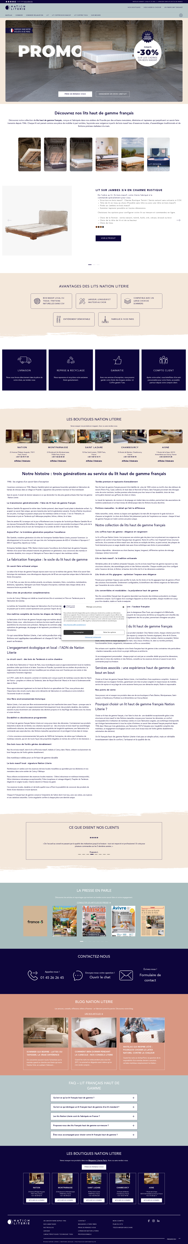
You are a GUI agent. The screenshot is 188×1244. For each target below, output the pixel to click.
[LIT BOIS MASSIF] (132, 171)
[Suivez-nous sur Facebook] (148, 1221)
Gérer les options (109, 632)
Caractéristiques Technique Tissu (58, 1234)
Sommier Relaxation (34, 15)
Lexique (47, 1231)
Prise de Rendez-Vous (75, 94)
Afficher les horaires (36, 1200)
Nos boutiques (134, 7)
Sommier (19, 15)
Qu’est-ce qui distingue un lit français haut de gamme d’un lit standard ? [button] (86, 1107)
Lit (48, 15)
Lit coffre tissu (81, 15)
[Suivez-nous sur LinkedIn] (158, 1221)
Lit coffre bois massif (61, 15)
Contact (82, 1221)
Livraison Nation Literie (88, 1231)
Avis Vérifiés (28, 1)
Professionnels (84, 1234)
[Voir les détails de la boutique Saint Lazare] (94, 1179)
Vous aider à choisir (152, 7)
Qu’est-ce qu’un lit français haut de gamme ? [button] (73, 1098)
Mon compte (118, 1221)
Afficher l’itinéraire (22, 461)
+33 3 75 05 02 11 (151, 1195)
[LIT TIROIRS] (81, 171)
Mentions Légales (66, 1241)
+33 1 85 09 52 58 (94, 1195)
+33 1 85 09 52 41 (36, 1195)
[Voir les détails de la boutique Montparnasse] (65, 1179)
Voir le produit (108, 238)
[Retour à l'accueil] (18, 1222)
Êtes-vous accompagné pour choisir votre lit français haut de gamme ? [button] (85, 1135)
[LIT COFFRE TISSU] (55, 171)
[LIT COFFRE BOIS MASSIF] (29, 171)
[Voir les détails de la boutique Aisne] (151, 1179)
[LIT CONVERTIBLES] (107, 171)
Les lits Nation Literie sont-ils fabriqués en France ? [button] (76, 1116)
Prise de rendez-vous (94, 1167)
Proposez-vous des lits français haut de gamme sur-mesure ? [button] (81, 1126)
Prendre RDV (171, 1239)
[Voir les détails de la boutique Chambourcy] (122, 1179)
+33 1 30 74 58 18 (129, 457)
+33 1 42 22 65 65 (58, 457)
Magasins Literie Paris (87, 1224)
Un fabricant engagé (173, 7)
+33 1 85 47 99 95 (122, 1195)
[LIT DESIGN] (158, 171)
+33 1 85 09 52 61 (65, 1195)
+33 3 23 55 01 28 (165, 457)
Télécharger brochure (123, 1227)
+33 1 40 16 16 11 (94, 457)
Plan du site (118, 1224)
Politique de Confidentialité (93, 637)
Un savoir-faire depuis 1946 (55, 1221)
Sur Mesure (96, 15)
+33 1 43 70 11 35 (22, 457)
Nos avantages (50, 1224)
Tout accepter (78, 632)
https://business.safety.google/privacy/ (75, 625)
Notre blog (49, 1227)
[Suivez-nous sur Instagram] (153, 1221)
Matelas (8, 15)
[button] (123, 607)
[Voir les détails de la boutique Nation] (36, 1179)
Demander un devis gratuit (113, 94)
